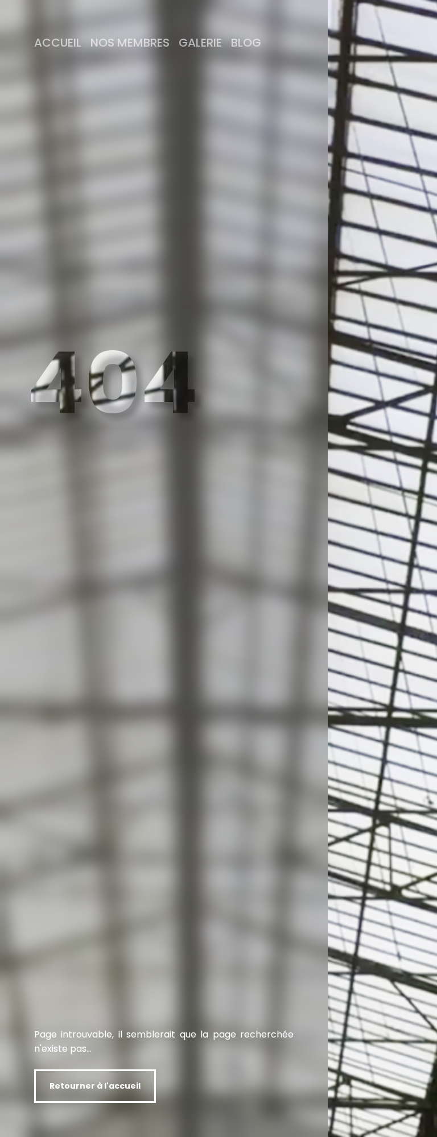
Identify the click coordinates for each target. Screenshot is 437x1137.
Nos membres (130, 43)
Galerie (200, 43)
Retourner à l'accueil (95, 1086)
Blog (246, 43)
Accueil (57, 43)
